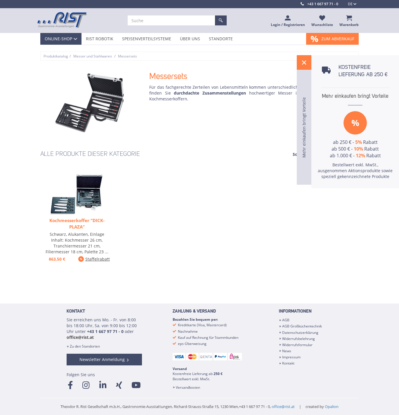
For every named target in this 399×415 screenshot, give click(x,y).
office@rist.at (80, 337)
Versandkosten (188, 387)
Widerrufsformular (297, 344)
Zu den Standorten (85, 346)
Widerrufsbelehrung (298, 338)
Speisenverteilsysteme (146, 38)
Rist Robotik (99, 38)
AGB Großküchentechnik (302, 326)
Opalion (332, 406)
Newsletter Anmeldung (102, 359)
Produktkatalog (56, 56)
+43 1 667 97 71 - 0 (322, 3)
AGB (285, 320)
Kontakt (288, 363)
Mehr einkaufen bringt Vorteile (355, 96)
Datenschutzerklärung (300, 332)
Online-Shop (58, 38)
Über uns (190, 38)
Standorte (221, 38)
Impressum (291, 357)
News (286, 350)
